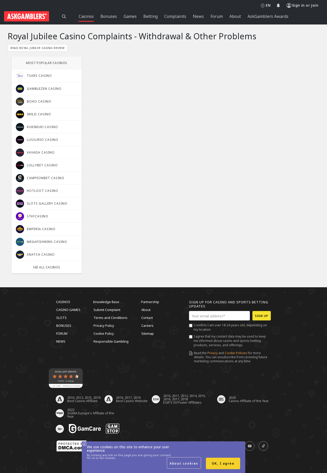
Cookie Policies (236, 353)
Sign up (261, 316)
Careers (147, 325)
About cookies (184, 463)
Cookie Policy (104, 333)
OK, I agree (223, 463)
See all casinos (46, 267)
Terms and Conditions (110, 317)
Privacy (212, 353)
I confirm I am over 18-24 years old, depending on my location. (230, 327)
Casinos (63, 302)
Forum (61, 333)
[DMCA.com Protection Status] (71, 446)
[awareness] (84, 429)
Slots (61, 317)
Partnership (150, 302)
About (145, 309)
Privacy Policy (104, 325)
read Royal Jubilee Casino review (37, 48)
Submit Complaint (107, 309)
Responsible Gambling (111, 341)
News (60, 341)
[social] (249, 446)
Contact (147, 317)
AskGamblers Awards (268, 16)
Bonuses (63, 325)
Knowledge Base (106, 302)
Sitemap (147, 333)
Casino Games (68, 309)
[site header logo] (26, 16)
